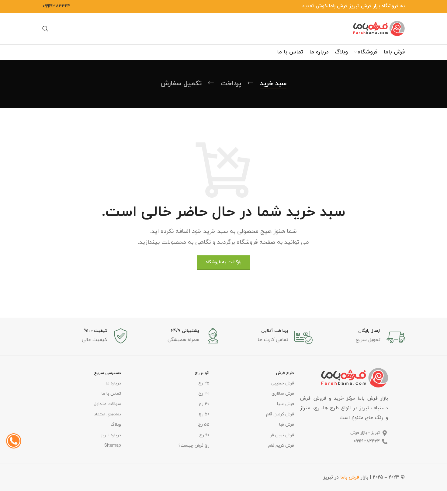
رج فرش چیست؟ (193, 445)
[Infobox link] (362, 337)
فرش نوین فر (282, 435)
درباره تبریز (111, 435)
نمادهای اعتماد (107, 414)
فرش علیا (285, 404)
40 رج (204, 404)
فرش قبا (286, 425)
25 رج (203, 383)
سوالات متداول (107, 404)
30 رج (203, 394)
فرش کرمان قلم (280, 414)
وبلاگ (116, 425)
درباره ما (113, 383)
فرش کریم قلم (281, 445)
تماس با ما (111, 394)
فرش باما (349, 477)
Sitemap (112, 445)
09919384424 (56, 6)
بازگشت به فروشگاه (223, 262)
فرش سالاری (283, 394)
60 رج (204, 435)
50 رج (204, 414)
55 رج (203, 425)
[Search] (45, 28)
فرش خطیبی (282, 383)
